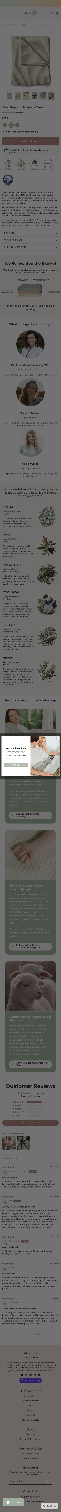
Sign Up (15, 765)
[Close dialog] (57, 738)
